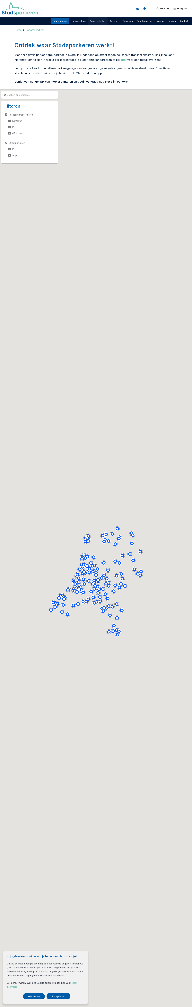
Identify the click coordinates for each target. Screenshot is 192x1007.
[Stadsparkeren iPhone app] (138, 8)
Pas (14, 127)
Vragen (172, 21)
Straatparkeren (17, 143)
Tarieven (114, 21)
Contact (184, 21)
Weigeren (34, 996)
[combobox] (25, 95)
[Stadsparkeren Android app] (144, 8)
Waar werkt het (97, 21)
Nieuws (160, 21)
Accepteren (58, 996)
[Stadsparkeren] (20, 14)
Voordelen (128, 21)
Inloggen (180, 8)
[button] (121, 574)
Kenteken (17, 120)
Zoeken (162, 8)
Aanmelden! (60, 21)
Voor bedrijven (144, 21)
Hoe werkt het (79, 21)
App (14, 155)
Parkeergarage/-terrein (21, 114)
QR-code (17, 133)
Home (18, 30)
